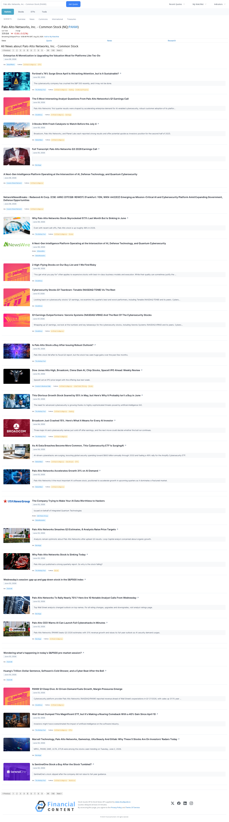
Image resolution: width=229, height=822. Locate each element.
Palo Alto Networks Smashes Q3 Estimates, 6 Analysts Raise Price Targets (75, 529)
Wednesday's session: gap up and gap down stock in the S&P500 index (44, 579)
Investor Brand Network (14, 183)
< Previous (6, 50)
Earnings (68, 114)
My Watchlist (198, 4)
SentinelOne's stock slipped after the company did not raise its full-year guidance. (70, 774)
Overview (21, 19)
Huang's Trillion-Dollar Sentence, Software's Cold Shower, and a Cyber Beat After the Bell (55, 670)
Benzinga (38, 165)
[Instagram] (191, 806)
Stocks (21, 11)
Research (172, 40)
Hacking (71, 89)
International (57, 19)
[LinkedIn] (185, 806)
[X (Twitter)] (172, 806)
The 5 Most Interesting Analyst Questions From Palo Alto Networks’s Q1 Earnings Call (80, 98)
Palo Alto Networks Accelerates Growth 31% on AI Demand (66, 470)
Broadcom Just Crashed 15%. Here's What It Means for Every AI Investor (74, 420)
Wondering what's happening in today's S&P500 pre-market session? (43, 652)
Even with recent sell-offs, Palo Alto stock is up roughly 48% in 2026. (65, 228)
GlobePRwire (11, 64)
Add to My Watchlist (51, 36)
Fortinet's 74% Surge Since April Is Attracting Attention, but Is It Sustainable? (76, 73)
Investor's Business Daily (42, 386)
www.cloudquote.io (123, 802)
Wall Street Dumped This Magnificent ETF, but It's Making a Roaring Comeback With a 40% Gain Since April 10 (95, 714)
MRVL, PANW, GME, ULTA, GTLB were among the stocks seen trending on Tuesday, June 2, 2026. (78, 749)
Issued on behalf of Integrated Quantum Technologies (58, 510)
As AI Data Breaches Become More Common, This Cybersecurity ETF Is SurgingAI (79, 445)
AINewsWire (41, 251)
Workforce (72, 780)
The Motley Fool (40, 89)
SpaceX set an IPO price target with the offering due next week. (62, 380)
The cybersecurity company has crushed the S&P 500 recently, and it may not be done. (73, 83)
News (32, 19)
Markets (7, 11)
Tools (44, 11)
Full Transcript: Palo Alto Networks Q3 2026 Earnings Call (66, 149)
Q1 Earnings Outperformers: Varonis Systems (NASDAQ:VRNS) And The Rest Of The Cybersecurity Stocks (92, 315)
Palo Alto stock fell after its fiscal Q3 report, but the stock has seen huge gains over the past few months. (81, 355)
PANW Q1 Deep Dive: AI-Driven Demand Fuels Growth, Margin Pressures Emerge (77, 689)
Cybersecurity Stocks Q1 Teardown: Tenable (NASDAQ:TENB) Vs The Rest (73, 289)
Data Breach (69, 461)
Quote (49, 40)
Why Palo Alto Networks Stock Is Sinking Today (60, 554)
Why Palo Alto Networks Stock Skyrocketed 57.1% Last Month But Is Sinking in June (80, 218)
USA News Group (42, 516)
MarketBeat (39, 140)
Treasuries (71, 19)
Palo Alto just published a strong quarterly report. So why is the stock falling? (68, 564)
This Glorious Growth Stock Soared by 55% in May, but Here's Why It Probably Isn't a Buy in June (87, 395)
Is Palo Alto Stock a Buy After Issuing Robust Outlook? (64, 345)
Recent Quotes (175, 4)
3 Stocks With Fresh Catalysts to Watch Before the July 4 (65, 123)
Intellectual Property (82, 89)
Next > (59, 50)
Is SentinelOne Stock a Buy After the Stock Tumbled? (63, 764)
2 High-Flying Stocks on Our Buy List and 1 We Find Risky (64, 264)
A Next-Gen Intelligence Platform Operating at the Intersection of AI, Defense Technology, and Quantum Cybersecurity (70, 174)
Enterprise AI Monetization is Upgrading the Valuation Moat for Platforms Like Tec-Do (51, 55)
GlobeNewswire (40, 255)
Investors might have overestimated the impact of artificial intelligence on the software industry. (77, 724)
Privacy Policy (116, 807)
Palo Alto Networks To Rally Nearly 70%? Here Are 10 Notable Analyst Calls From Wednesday (85, 597)
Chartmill (9, 588)
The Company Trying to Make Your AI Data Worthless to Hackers (68, 500)
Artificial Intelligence (30, 64)
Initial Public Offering (80, 386)
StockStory (38, 114)
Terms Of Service (133, 807)
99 (48, 50)
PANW (73, 27)
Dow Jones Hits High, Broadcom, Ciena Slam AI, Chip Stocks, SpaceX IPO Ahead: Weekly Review (87, 370)
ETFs (33, 11)
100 (53, 50)
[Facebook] (179, 806)
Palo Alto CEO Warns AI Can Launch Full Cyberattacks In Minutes (70, 622)
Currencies (43, 19)
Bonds (56, 570)
